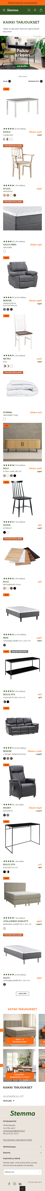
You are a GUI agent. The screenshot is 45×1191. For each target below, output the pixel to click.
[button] (4, 10)
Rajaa (5, 81)
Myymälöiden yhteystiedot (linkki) (17, 1140)
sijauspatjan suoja (10, 415)
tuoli (5, 362)
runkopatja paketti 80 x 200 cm (16, 980)
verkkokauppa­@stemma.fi (14, 1131)
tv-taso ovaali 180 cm (12, 471)
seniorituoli (8, 191)
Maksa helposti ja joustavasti (22, 2)
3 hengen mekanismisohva (14, 754)
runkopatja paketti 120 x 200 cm (16, 641)
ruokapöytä (8, 135)
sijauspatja (7, 247)
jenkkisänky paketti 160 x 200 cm (17, 924)
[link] (35, 10)
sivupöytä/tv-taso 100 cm (14, 697)
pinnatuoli (7, 528)
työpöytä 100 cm (10, 867)
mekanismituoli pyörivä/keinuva (10, 304)
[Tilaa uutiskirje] (39, 1172)
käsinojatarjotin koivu (12, 584)
